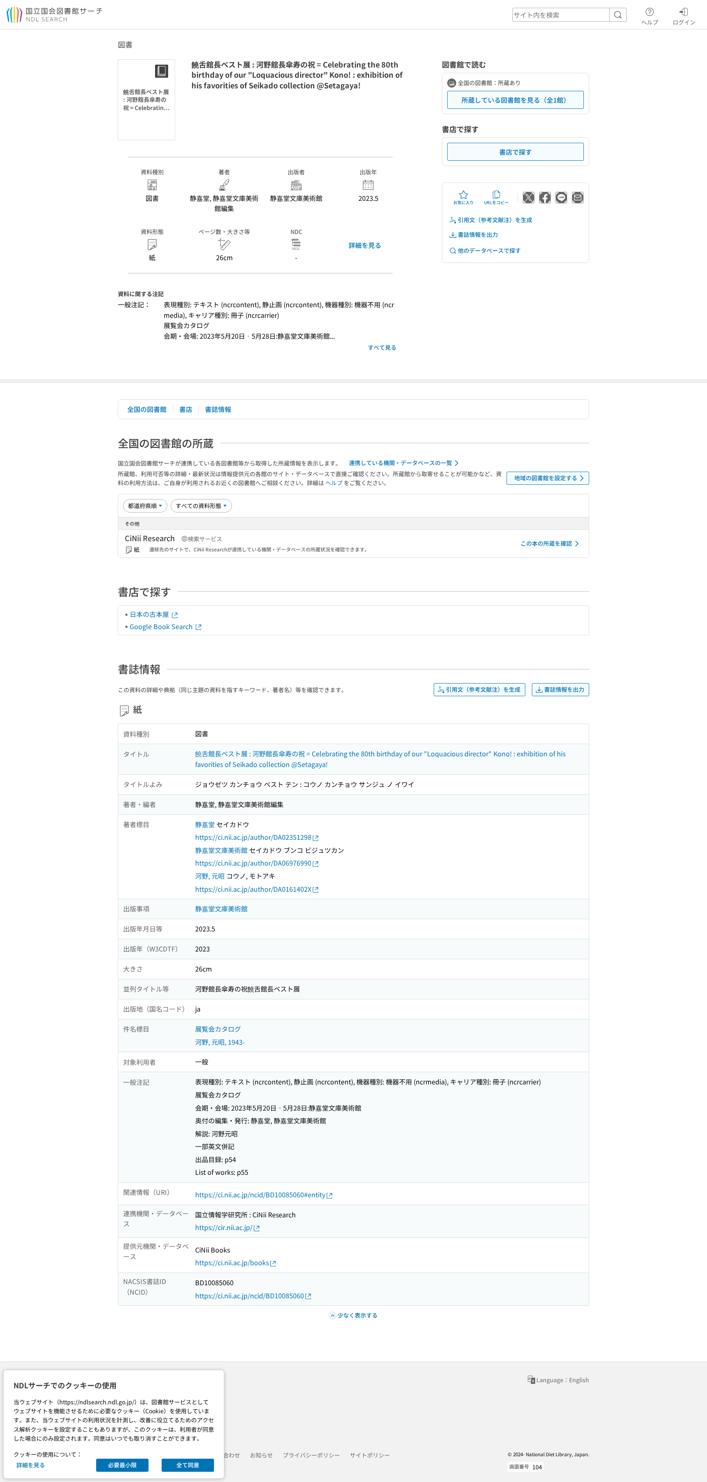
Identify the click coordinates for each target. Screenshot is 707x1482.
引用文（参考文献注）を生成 (495, 220)
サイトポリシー (370, 1455)
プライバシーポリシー (311, 1455)
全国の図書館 (147, 409)
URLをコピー (496, 202)
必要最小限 (122, 1465)
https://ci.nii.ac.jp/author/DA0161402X (253, 889)
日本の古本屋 (150, 614)
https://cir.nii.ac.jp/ (223, 1227)
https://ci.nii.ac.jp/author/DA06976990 (253, 863)
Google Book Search (162, 626)
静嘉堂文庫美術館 (221, 850)
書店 (185, 409)
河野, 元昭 (210, 876)
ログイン (684, 22)
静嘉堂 (205, 824)
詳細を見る (365, 245)
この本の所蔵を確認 (546, 543)
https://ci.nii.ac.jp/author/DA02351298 (253, 837)
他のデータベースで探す (489, 250)
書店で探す (515, 152)
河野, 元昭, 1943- (220, 1042)
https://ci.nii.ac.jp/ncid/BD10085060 (249, 1295)
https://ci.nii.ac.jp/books (232, 1262)
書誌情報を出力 (478, 234)
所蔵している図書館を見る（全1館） (516, 100)
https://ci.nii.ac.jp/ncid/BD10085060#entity (260, 1194)
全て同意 (187, 1465)
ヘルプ (649, 22)
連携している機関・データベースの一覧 (400, 463)
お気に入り (463, 202)
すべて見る (382, 347)
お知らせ (261, 1455)
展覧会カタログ (218, 1029)
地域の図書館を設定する (545, 478)
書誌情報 (218, 409)
